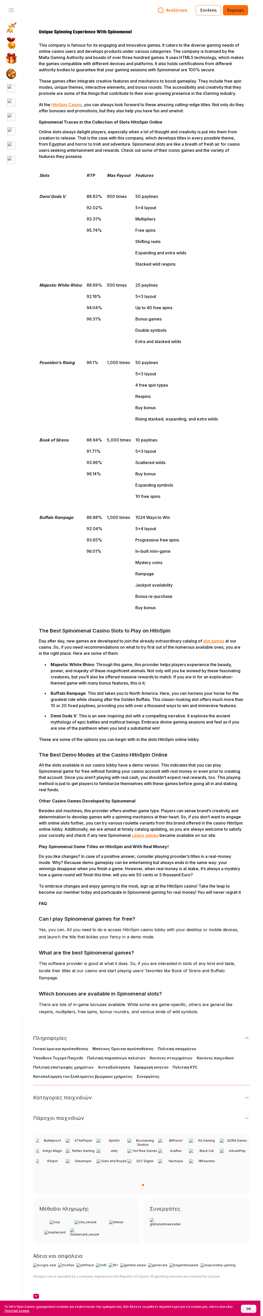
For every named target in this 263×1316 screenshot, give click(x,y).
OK (248, 1309)
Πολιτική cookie (17, 1311)
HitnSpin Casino (66, 104)
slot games (213, 641)
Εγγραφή (235, 10)
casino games (145, 835)
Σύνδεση (208, 10)
